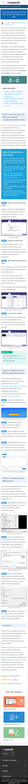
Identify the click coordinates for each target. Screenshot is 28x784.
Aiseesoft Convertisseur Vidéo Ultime (12, 125)
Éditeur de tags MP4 (9, 709)
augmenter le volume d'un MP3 (16, 660)
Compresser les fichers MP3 (12, 724)
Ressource (8, 6)
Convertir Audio (9, 24)
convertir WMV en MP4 (13, 396)
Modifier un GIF (8, 740)
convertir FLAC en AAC (18, 358)
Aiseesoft (2, 6)
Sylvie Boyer (20, 22)
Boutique (5, 753)
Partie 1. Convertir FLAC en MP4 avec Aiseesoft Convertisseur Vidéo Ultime (14, 94)
